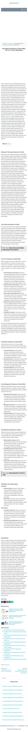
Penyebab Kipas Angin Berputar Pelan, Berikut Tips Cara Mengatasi (21, 671)
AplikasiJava (9, 116)
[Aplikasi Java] (14, 3)
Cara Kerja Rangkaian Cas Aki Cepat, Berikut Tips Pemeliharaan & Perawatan (17, 617)
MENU (24, 9)
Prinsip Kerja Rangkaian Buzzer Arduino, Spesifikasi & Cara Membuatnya (16, 623)
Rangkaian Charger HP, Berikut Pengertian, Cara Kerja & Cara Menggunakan (16, 610)
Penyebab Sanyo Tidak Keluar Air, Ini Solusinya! (6, 670)
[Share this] (2, 602)
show (9, 143)
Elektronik (7, 664)
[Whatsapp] (12, 602)
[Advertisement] (14, 27)
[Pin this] (7, 602)
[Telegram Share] (10, 602)
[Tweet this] (5, 602)
